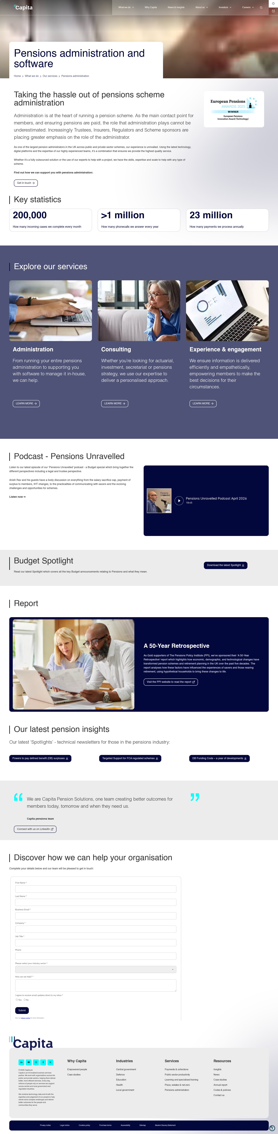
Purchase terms (105, 1125)
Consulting (116, 350)
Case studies (74, 1075)
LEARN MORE (24, 403)
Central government (126, 1069)
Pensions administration (177, 1090)
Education (121, 1080)
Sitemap (142, 1125)
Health (119, 1085)
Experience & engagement (225, 350)
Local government (125, 1090)
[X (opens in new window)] (50, 1062)
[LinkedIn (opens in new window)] (21, 1062)
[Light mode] (273, 4)
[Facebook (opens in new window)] (43, 1062)
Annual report (220, 1085)
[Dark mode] (273, 11)
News (216, 1075)
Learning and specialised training (181, 1080)
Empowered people (77, 1069)
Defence (120, 1075)
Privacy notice (45, 1125)
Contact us (219, 1095)
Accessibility (125, 1125)
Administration (33, 350)
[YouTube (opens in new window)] (29, 1062)
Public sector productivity (177, 1075)
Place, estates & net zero (177, 1085)
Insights (217, 1069)
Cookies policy (84, 1125)
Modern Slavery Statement (165, 1125)
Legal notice (65, 1125)
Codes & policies (222, 1090)
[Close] (261, 7)
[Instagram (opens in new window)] (36, 1062)
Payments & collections (176, 1069)
